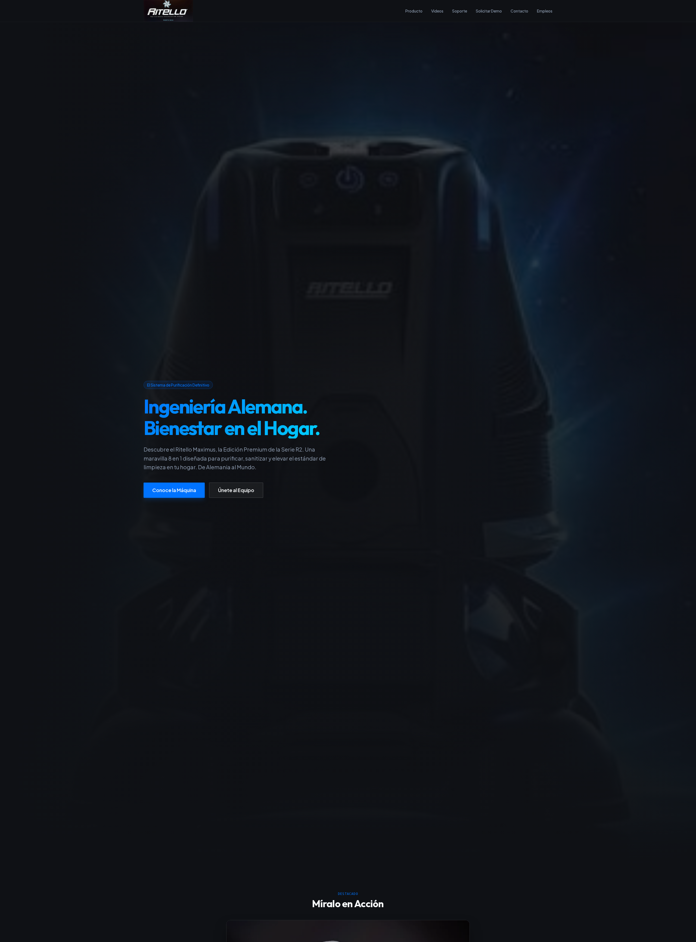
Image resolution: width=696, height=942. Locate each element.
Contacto (519, 10)
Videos (437, 10)
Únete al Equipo (236, 490)
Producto (413, 10)
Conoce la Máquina (174, 490)
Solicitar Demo (489, 10)
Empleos (544, 10)
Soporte (459, 10)
